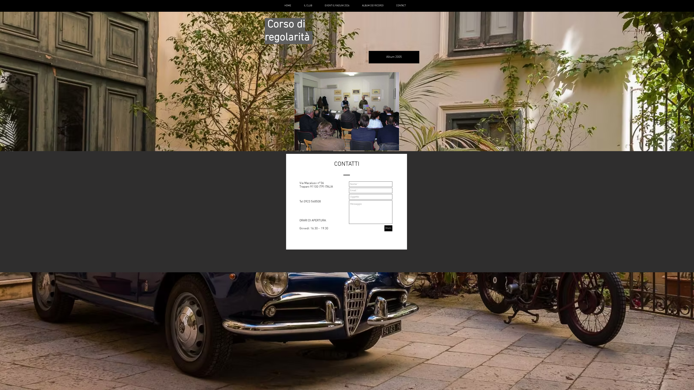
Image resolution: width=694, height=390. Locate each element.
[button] (346, 111)
